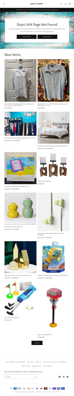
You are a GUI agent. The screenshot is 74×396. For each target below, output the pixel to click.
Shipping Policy (36, 366)
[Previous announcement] (4, 10)
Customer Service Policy (50, 362)
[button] (4, 4)
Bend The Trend (21, 391)
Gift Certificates (10, 362)
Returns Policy (26, 366)
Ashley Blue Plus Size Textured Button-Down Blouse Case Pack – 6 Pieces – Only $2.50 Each (20, 104)
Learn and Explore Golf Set (12, 317)
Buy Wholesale (21, 362)
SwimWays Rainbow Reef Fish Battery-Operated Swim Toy (53, 275)
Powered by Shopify (29, 391)
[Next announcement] (70, 10)
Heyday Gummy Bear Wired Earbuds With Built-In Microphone (51, 234)
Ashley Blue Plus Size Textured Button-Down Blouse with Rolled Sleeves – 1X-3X (52, 104)
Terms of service (56, 391)
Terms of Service (47, 366)
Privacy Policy (63, 362)
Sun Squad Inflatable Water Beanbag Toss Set (17, 186)
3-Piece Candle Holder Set (44, 181)
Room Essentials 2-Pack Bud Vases (14, 227)
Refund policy (39, 391)
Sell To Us (39, 362)
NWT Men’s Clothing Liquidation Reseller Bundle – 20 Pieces (20, 138)
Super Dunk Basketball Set (45, 334)
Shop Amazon (47, 37)
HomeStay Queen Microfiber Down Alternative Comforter (53, 146)
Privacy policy (47, 391)
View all (37, 343)
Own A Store (30, 362)
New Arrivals (27, 37)
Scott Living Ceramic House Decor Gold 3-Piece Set (18, 275)
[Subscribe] (35, 377)
